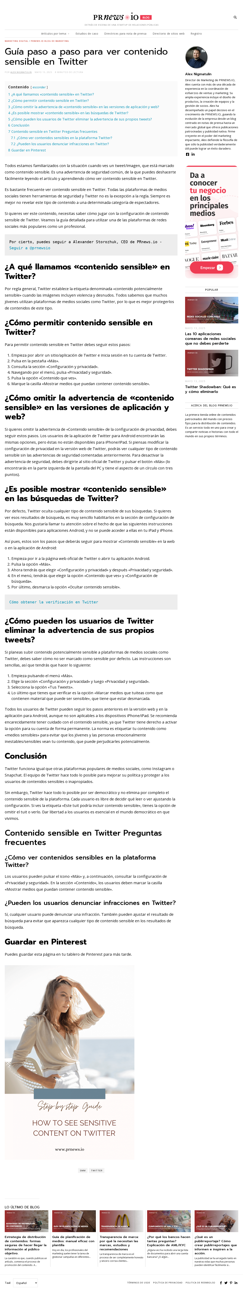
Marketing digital (16, 41)
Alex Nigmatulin (198, 74)
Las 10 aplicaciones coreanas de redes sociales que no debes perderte (210, 338)
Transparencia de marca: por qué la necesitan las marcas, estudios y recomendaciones (119, 1243)
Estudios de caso (87, 33)
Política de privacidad (168, 1282)
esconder (39, 87)
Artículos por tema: (54, 33)
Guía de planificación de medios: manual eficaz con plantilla (73, 1241)
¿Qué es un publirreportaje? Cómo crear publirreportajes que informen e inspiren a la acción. (216, 1245)
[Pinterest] (231, 1283)
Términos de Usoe (138, 1282)
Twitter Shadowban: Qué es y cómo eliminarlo (210, 389)
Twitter (97, 1170)
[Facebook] (221, 1283)
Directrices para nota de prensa (125, 33)
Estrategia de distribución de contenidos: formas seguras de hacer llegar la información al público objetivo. (26, 1245)
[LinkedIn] (236, 1283)
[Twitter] (225, 1283)
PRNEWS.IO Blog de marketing (50, 41)
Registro (196, 33)
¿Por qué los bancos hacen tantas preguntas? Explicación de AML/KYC (168, 1241)
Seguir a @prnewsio (29, 248)
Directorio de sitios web (169, 33)
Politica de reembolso (200, 1282)
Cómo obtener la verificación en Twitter (53, 602)
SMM (83, 1170)
